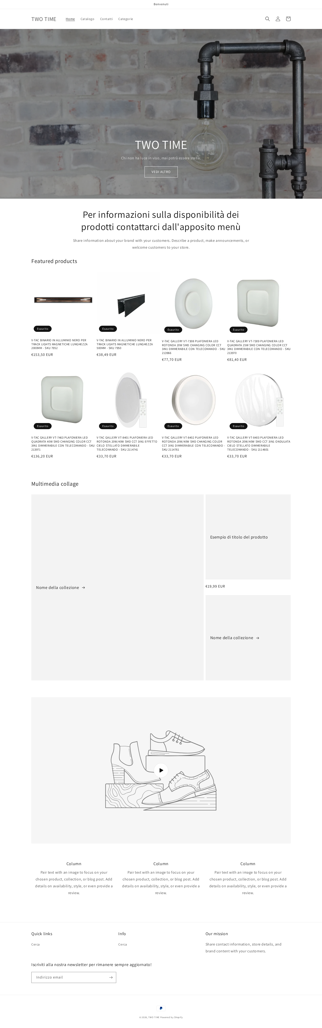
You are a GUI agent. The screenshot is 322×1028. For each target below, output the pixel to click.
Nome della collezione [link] (58, 587)
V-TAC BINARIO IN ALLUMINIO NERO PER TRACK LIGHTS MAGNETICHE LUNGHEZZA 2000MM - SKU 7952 (59, 344)
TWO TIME (154, 1017)
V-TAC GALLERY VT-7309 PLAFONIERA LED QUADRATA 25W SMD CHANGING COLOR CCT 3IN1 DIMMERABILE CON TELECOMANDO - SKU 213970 (259, 347)
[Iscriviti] (111, 977)
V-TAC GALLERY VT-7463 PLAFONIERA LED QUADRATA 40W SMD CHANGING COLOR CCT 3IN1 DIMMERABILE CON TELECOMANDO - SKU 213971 (63, 444)
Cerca (35, 944)
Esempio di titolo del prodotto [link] (239, 537)
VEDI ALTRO (161, 171)
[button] (267, 19)
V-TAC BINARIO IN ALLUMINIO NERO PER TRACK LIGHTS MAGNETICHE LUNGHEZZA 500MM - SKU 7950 (125, 344)
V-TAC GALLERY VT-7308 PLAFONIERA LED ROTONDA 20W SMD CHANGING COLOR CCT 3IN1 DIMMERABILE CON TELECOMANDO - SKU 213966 (193, 347)
